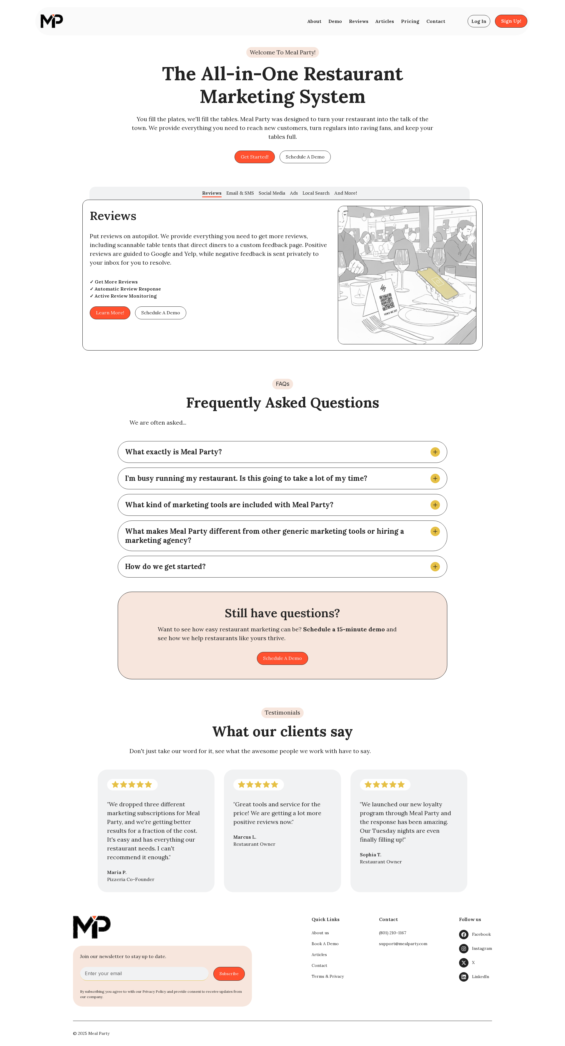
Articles (384, 21)
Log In (478, 21)
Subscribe (229, 973)
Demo (335, 21)
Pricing (410, 21)
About (314, 21)
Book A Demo (325, 943)
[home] (51, 21)
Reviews (358, 21)
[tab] (212, 192)
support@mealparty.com (403, 943)
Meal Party (98, 1033)
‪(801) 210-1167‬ (392, 932)
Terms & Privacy (328, 976)
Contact (435, 21)
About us (320, 932)
